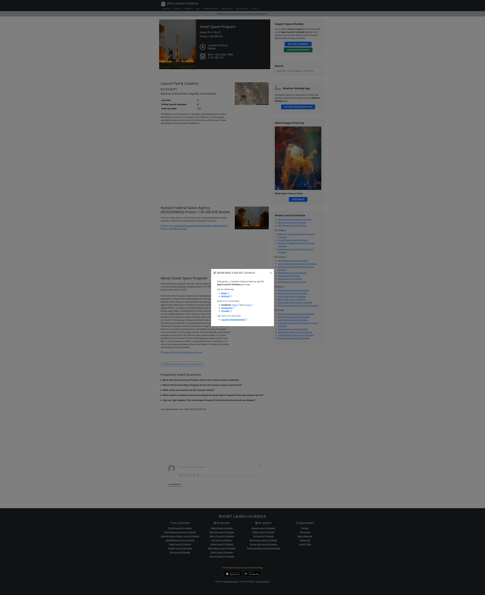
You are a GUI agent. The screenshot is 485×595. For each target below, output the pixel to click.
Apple (224, 293)
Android (225, 296)
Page (234, 304)
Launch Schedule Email (233, 319)
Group (247, 304)
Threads (225, 311)
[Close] (271, 273)
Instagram (226, 308)
